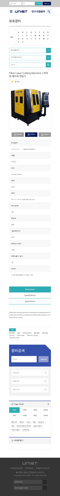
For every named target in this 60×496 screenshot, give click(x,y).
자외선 (28, 422)
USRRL (45, 415)
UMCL (14, 410)
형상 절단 (45, 333)
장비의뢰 (19, 134)
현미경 (22, 422)
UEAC (35, 410)
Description (30, 289)
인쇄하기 (46, 134)
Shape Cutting (14, 338)
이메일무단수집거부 (43, 468)
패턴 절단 (37, 333)
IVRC (14, 415)
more (48, 404)
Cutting (11, 335)
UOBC (25, 415)
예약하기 (32, 134)
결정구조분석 (37, 426)
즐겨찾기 (17, 82)
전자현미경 (25, 430)
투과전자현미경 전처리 (24, 426)
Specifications (30, 295)
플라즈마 (14, 422)
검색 (49, 12)
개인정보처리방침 (16, 468)
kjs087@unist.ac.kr (28, 199)
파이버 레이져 (27, 333)
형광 (34, 422)
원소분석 (41, 422)
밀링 (12, 426)
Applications (30, 301)
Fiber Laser (20, 335)
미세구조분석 (15, 430)
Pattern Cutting (32, 335)
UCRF (37, 11)
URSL (35, 415)
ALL (12, 37)
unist (21, 12)
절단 (18, 333)
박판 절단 (12, 333)
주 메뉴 (11, 11)
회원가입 (46, 3)
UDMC (45, 410)
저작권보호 (29, 468)
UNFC (25, 410)
